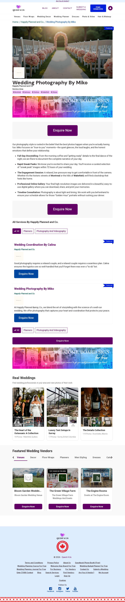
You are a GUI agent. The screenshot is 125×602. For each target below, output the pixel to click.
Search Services (52, 573)
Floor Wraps (28, 17)
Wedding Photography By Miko (50, 82)
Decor (33, 457)
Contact (67, 8)
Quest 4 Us (66, 557)
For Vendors (70, 569)
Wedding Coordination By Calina (35, 244)
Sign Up (67, 576)
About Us (67, 563)
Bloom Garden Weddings (28, 491)
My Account (103, 573)
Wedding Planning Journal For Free (31, 569)
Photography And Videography (51, 231)
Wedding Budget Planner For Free (94, 566)
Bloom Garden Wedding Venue (28, 495)
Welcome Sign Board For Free (63, 566)
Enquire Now (62, 130)
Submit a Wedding (81, 8)
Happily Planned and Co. (32, 22)
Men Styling (81, 457)
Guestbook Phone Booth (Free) (87, 563)
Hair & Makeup (104, 17)
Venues (17, 17)
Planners (28, 231)
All (17, 231)
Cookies (62, 580)
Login (57, 576)
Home (15, 22)
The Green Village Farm (62, 491)
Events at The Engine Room (96, 495)
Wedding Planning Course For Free (31, 566)
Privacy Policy (53, 563)
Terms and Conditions (34, 563)
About (55, 8)
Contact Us (84, 569)
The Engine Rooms (96, 491)
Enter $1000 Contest (25, 573)
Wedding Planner (61, 17)
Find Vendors (98, 8)
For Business (55, 569)
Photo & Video (88, 17)
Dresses (75, 17)
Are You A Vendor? (62, 1)
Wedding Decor (44, 17)
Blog (44, 8)
